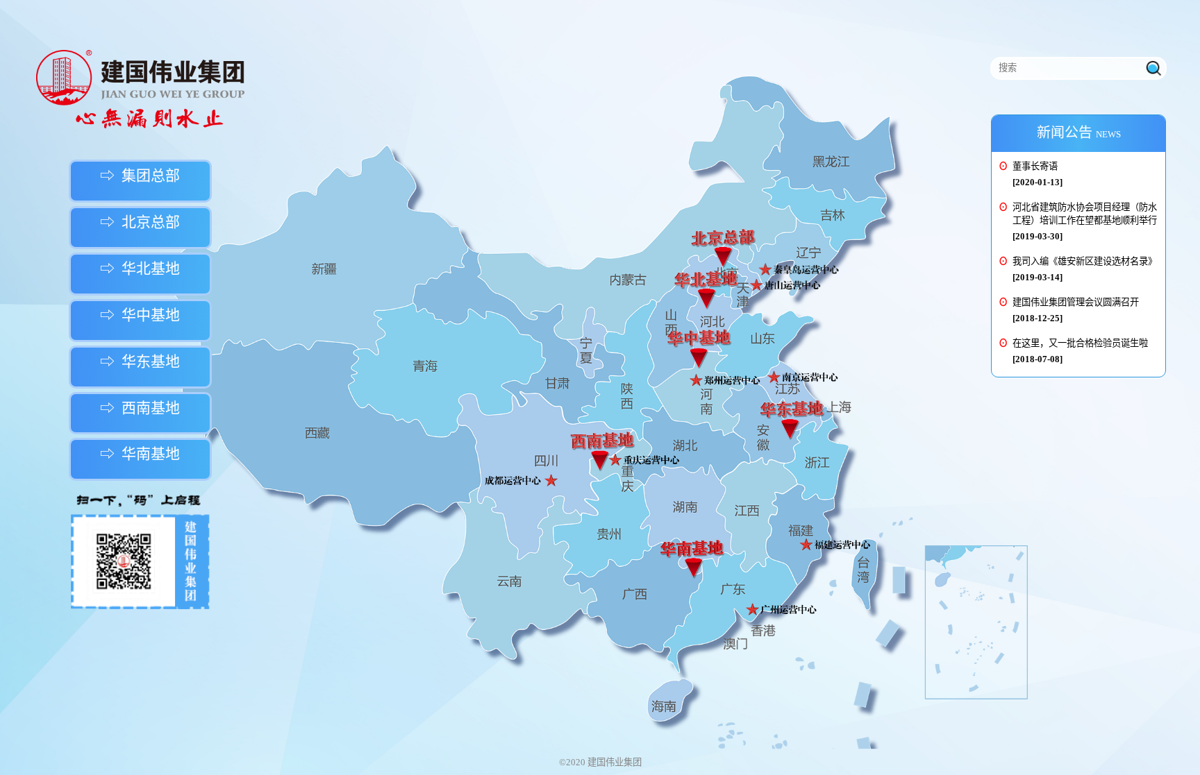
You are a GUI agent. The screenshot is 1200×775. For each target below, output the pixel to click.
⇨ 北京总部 (140, 222)
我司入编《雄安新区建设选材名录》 (1084, 261)
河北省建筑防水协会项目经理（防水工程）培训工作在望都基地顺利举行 (1084, 213)
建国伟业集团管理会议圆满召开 (1075, 302)
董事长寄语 (1035, 166)
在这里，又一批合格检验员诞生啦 (1080, 343)
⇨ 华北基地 (140, 268)
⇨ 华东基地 (140, 361)
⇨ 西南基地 (140, 408)
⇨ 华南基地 (140, 453)
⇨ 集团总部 (140, 175)
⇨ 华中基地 (140, 315)
